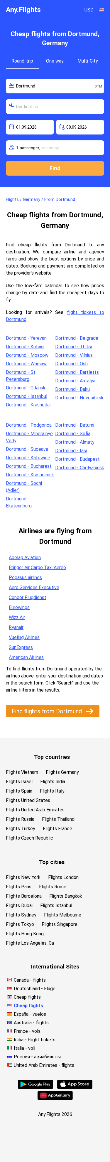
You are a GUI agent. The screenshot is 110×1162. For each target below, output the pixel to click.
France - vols (27, 1031)
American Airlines (26, 657)
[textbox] (55, 86)
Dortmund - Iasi (71, 450)
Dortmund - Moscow (27, 355)
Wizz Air (17, 617)
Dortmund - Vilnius (74, 355)
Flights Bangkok (65, 896)
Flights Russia (20, 819)
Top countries (52, 757)
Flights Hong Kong (25, 933)
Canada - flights (30, 980)
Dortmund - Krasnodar (28, 405)
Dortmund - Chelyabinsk (79, 467)
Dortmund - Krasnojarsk (30, 474)
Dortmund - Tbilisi (73, 346)
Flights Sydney (21, 915)
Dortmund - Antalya (75, 381)
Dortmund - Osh (71, 363)
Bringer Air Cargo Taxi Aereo (37, 567)
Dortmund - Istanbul (26, 396)
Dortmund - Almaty (74, 442)
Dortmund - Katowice (28, 457)
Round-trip (22, 61)
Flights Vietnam (22, 772)
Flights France (57, 828)
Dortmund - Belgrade (76, 338)
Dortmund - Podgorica (29, 425)
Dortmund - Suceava (27, 449)
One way (55, 61)
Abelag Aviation (25, 557)
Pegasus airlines (25, 577)
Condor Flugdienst (27, 597)
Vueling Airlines (24, 637)
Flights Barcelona (24, 896)
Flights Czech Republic (29, 838)
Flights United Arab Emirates (35, 810)
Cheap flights (27, 997)
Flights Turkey (20, 828)
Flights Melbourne (62, 915)
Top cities (52, 862)
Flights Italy (52, 791)
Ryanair (16, 627)
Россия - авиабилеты (37, 1057)
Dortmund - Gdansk (25, 388)
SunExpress (21, 647)
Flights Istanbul (56, 905)
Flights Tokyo (20, 924)
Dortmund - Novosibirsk (79, 398)
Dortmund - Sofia (72, 433)
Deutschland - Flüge (34, 988)
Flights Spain (19, 791)
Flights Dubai (19, 905)
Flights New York (23, 877)
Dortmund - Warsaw (26, 363)
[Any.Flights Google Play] (35, 1087)
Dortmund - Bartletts (77, 372)
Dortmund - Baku (72, 389)
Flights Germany (62, 772)
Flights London (63, 877)
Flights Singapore (59, 924)
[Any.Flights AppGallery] (55, 1098)
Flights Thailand (58, 819)
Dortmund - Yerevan (26, 338)
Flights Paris (18, 886)
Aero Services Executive (34, 587)
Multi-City (87, 61)
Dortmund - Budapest (77, 459)
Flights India (52, 781)
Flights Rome (52, 886)
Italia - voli (24, 1048)
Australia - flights (31, 1022)
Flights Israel (19, 781)
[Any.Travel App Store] (75, 1087)
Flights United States (28, 800)
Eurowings (19, 607)
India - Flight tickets (34, 1039)
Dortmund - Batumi (74, 425)
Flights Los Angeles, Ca (30, 943)
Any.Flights (23, 10)
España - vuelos (30, 1014)
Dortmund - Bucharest (29, 466)
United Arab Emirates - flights (44, 1065)
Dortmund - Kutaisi (25, 346)
